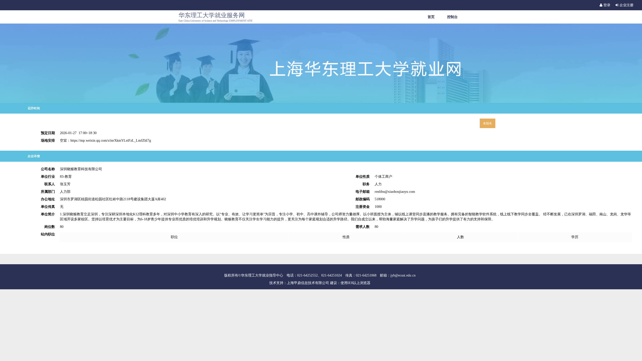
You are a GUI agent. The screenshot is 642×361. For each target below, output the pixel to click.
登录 (606, 5)
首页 (431, 16)
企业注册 (625, 5)
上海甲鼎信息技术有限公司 (308, 283)
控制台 (452, 16)
